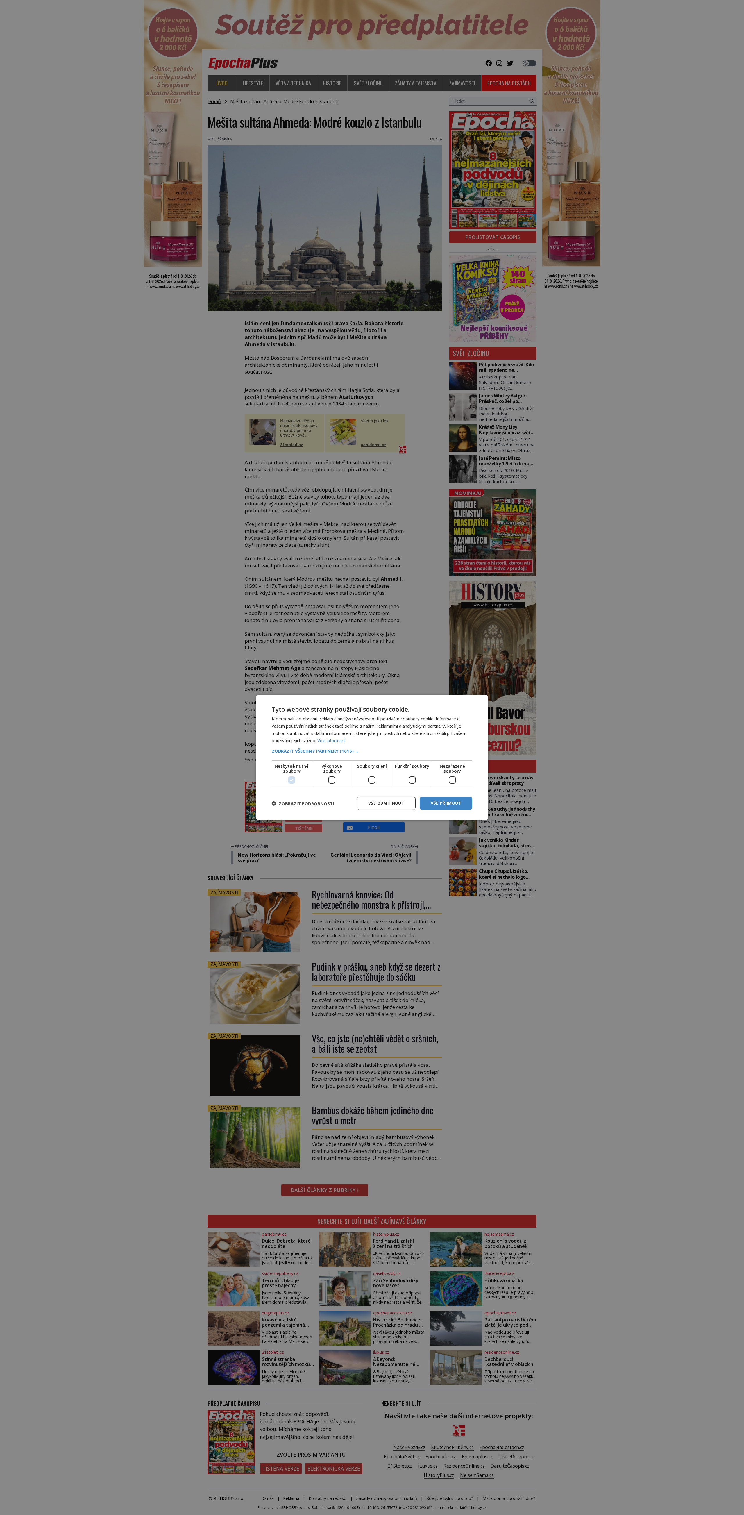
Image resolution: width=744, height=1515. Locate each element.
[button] (372, 750)
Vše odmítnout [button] (386, 803)
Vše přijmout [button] (446, 803)
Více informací (331, 740)
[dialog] (372, 757)
